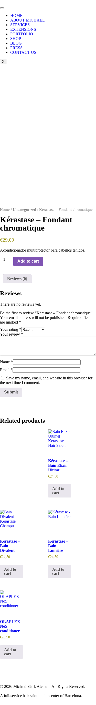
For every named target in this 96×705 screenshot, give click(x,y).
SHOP (15, 38)
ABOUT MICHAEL (27, 20)
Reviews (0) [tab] (17, 278)
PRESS (16, 48)
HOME (16, 15)
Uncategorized (24, 210)
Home (5, 210)
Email (6, 370)
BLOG (16, 43)
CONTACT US (23, 52)
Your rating (10, 329)
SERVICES (20, 25)
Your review (11, 334)
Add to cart (28, 261)
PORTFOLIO (21, 34)
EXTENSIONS (23, 29)
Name (6, 362)
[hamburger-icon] (2, 8)
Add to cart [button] (58, 490)
